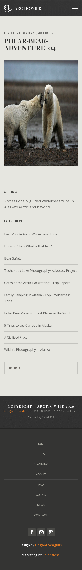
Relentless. (51, 555)
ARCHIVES (14, 368)
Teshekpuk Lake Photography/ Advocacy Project (40, 270)
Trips (41, 454)
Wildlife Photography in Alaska (27, 349)
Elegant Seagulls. (48, 545)
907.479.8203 (42, 411)
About (41, 474)
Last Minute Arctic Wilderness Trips (30, 234)
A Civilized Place (15, 337)
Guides (41, 495)
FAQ (41, 484)
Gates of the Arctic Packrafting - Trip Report (37, 283)
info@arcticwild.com (17, 411)
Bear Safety (12, 258)
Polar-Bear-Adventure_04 (30, 44)
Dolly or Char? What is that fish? (28, 246)
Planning (41, 464)
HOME (41, 444)
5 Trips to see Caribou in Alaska (28, 325)
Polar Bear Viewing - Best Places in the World (37, 313)
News (41, 505)
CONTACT (41, 515)
